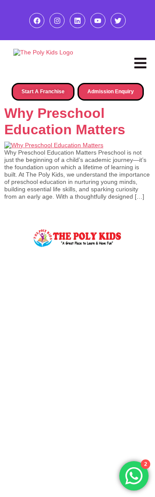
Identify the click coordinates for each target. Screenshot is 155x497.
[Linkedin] (77, 20)
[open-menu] (140, 63)
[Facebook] (36, 20)
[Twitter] (118, 20)
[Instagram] (57, 20)
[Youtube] (97, 20)
